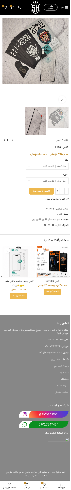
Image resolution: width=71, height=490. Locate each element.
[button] (65, 62)
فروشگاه (65, 379)
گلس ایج (36, 219)
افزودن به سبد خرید (41, 191)
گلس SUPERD (52, 281)
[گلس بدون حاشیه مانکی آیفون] (18, 262)
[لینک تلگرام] (45, 225)
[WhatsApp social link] (49, 225)
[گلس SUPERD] (52, 262)
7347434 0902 (53, 346)
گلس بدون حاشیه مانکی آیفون (19, 281)
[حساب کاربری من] (19, 7)
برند (67, 160)
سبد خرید (64, 373)
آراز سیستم (29, 476)
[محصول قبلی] (12, 140)
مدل (66, 175)
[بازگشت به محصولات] (8, 140)
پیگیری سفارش (50, 7)
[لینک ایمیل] (53, 225)
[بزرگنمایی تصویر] (62, 99)
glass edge (54, 219)
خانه (66, 140)
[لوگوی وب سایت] (35, 7)
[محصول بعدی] (4, 140)
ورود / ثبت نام (61, 366)
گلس (58, 140)
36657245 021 (55, 340)
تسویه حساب (62, 385)
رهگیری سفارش (62, 392)
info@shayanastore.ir (50, 352)
